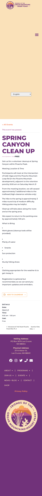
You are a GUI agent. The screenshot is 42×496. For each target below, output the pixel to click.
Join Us (7, 375)
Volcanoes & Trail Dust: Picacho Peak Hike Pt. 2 (17, 328)
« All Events (7, 125)
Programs (22, 371)
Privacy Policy (21, 391)
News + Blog (10, 380)
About (7, 371)
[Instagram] (16, 360)
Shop (6, 385)
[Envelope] (31, 360)
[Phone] (26, 360)
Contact (27, 380)
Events (21, 375)
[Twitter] (21, 360)
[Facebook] (11, 360)
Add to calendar (15, 295)
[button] (37, 35)
